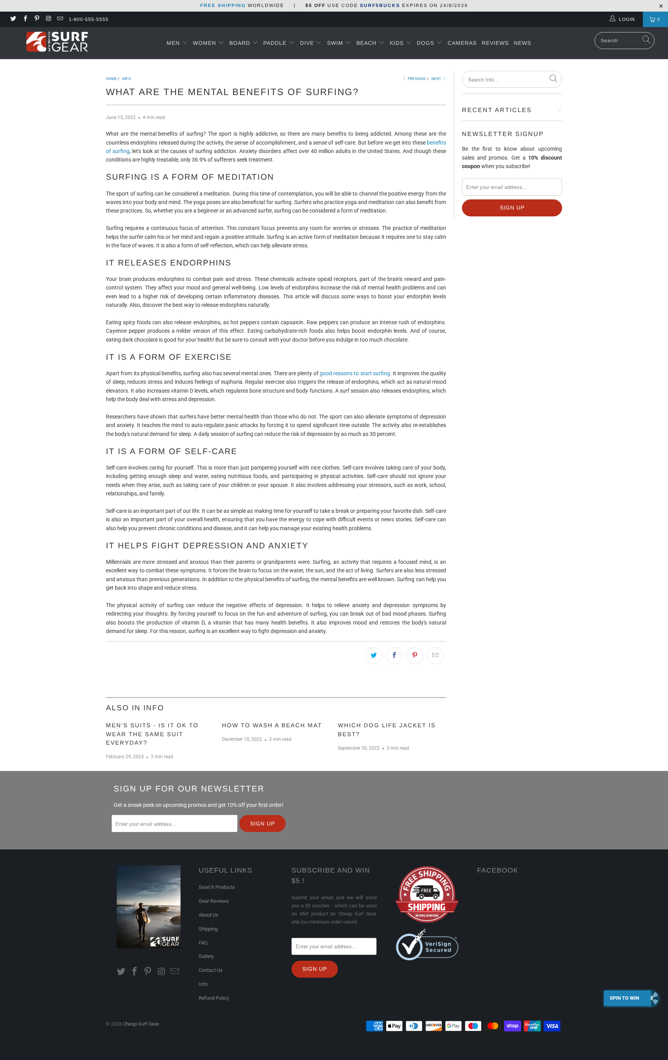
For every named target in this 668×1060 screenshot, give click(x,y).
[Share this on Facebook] (394, 655)
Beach (367, 43)
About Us (208, 915)
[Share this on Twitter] (373, 655)
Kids (398, 43)
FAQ (203, 943)
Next (436, 79)
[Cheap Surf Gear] (57, 42)
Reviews (495, 43)
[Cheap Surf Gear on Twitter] (13, 19)
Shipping (208, 929)
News (522, 43)
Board (239, 43)
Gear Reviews (214, 901)
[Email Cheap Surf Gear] (59, 19)
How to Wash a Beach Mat (272, 725)
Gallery (206, 956)
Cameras (462, 43)
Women (204, 43)
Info (203, 984)
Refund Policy (214, 998)
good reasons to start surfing (355, 373)
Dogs (426, 43)
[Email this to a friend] (435, 655)
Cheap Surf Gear (140, 1024)
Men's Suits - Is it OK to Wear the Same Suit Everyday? (152, 734)
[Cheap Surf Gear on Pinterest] (36, 19)
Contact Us (211, 970)
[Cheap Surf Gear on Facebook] (24, 19)
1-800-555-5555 (89, 19)
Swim (336, 43)
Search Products (217, 887)
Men (173, 43)
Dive (307, 43)
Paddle (274, 43)
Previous (416, 79)
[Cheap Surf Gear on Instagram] (48, 19)
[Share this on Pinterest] (414, 655)
